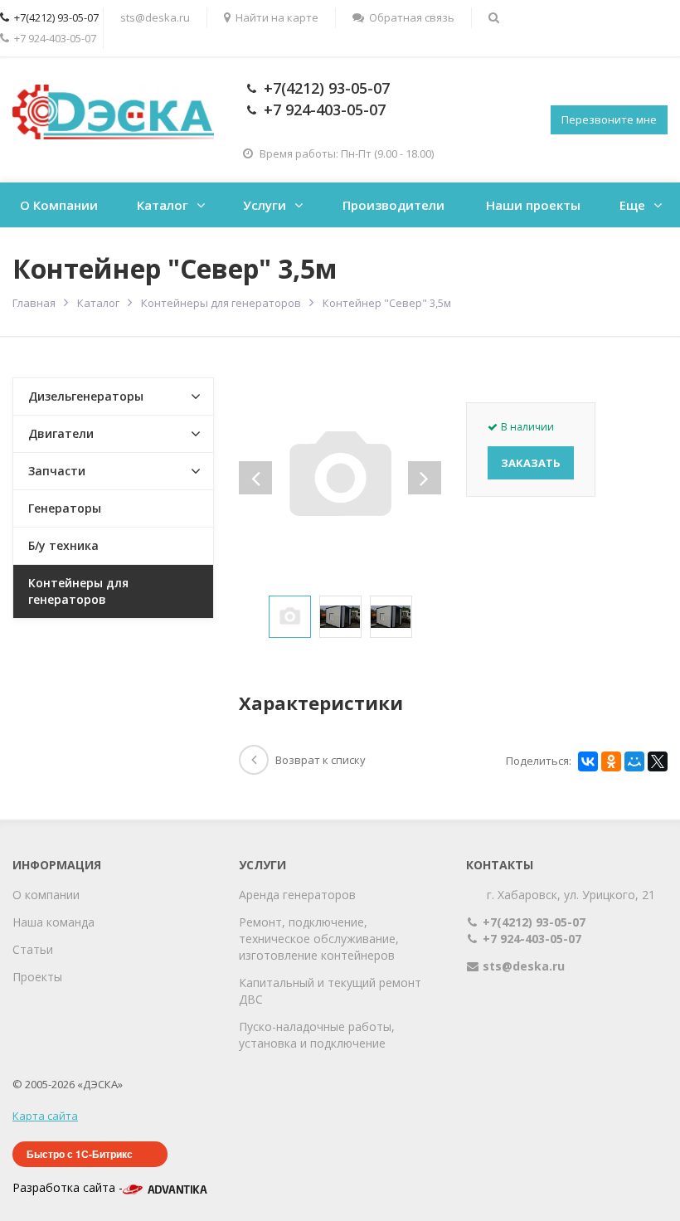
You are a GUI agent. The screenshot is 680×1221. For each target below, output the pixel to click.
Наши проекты (533, 205)
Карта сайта (45, 1115)
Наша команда (53, 922)
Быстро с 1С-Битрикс (80, 1153)
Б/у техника (63, 545)
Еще (632, 205)
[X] (658, 761)
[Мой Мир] (634, 761)
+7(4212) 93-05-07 (327, 88)
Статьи (32, 949)
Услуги (264, 205)
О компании (46, 894)
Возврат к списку (320, 759)
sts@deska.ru (155, 17)
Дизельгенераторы (85, 396)
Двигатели (61, 433)
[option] (290, 616)
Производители (393, 205)
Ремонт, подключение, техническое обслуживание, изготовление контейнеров (319, 938)
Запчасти (56, 471)
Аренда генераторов (297, 894)
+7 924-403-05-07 (325, 109)
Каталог (162, 205)
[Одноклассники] (611, 761)
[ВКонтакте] (588, 761)
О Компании (59, 205)
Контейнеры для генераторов (78, 591)
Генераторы (64, 508)
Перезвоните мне (609, 119)
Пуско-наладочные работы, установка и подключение (317, 1035)
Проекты (37, 977)
